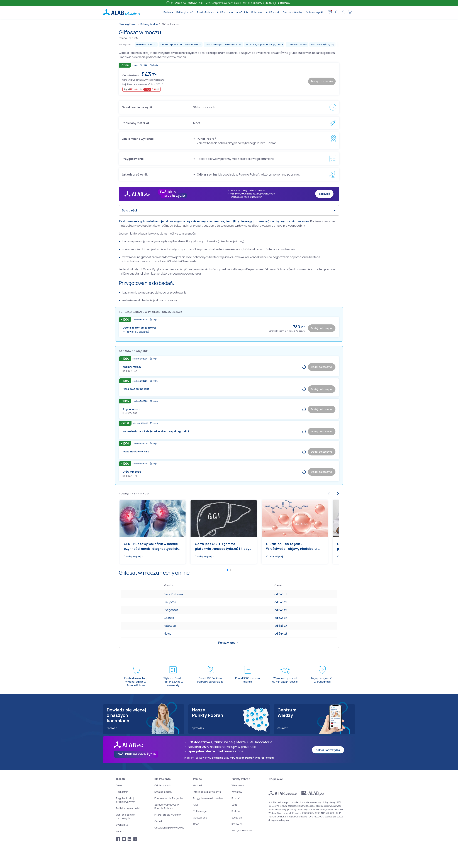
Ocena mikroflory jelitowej (139, 327)
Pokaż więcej (227, 643)
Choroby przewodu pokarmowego (180, 44)
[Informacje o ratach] (158, 89)
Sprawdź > (113, 728)
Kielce (168, 633)
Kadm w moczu (132, 366)
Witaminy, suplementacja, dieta (264, 44)
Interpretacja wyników (167, 814)
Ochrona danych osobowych (125, 816)
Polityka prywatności (128, 808)
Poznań (236, 798)
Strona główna (127, 24)
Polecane (256, 12)
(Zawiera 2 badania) (137, 331)
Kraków (236, 811)
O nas (119, 785)
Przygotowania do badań (208, 798)
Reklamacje (200, 811)
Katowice (170, 626)
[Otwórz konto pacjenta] (343, 12)
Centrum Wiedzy (292, 12)
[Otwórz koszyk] (350, 12)
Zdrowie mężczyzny (322, 44)
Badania (168, 12)
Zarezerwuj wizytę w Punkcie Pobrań (166, 806)
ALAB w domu (225, 12)
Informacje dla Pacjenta (207, 791)
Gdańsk (169, 618)
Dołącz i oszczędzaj (328, 750)
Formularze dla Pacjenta (168, 798)
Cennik (158, 821)
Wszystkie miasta (242, 830)
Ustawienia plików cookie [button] (169, 827)
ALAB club (242, 12)
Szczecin (237, 817)
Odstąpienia (200, 817)
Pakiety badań (184, 12)
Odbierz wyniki (314, 12)
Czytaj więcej (132, 556)
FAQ (195, 804)
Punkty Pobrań (205, 12)
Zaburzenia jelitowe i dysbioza (223, 44)
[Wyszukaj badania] (337, 12)
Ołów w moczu (132, 471)
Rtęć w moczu (131, 409)
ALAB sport (272, 12)
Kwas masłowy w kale (136, 451)
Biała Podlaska (173, 594)
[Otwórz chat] (330, 12)
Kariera (120, 831)
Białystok (170, 602)
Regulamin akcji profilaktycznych (125, 800)
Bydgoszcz (171, 610)
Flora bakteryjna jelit (136, 389)
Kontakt (197, 785)
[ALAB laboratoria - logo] (121, 12)
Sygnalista (122, 824)
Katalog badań (149, 24)
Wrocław (237, 791)
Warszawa (238, 785)
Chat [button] (196, 824)
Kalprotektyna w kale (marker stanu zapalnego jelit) (156, 431)
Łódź (234, 804)
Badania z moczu (146, 44)
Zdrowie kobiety (296, 44)
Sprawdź (283, 2)
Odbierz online (207, 174)
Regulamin (122, 791)
